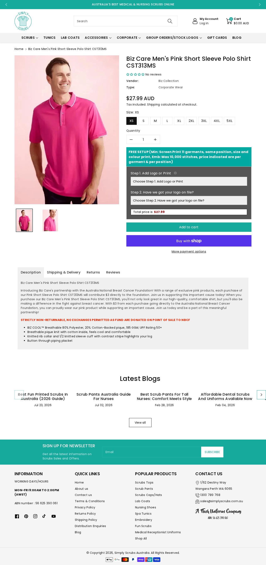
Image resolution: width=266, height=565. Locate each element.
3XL (204, 120)
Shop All (141, 538)
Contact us (83, 495)
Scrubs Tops (144, 482)
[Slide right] (261, 394)
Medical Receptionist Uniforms (158, 532)
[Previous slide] (6, 4)
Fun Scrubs (143, 526)
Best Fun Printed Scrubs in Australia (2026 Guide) (43, 396)
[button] (237, 21)
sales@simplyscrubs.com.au (221, 501)
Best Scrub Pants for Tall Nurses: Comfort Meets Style (164, 396)
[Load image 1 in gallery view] (24, 220)
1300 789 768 (210, 495)
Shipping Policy (86, 520)
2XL (191, 120)
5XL (229, 120)
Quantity (133, 131)
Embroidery (143, 520)
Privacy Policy (85, 507)
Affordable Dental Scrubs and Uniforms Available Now (225, 396)
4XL (217, 120)
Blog (78, 532)
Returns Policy (85, 514)
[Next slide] (260, 4)
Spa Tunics (143, 514)
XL (179, 120)
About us (81, 489)
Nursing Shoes (145, 507)
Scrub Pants (144, 489)
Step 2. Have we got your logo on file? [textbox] (162, 192)
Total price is (149, 212)
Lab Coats (142, 501)
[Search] (170, 21)
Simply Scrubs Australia (132, 553)
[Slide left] (19, 394)
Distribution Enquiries (90, 526)
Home (19, 49)
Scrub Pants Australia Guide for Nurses (103, 396)
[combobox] (125, 21)
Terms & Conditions (90, 501)
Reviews (113, 272)
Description (31, 272)
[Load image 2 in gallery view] (50, 220)
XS (131, 120)
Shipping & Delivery (63, 272)
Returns (93, 272)
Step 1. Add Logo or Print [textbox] (189, 173)
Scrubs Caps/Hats (148, 495)
